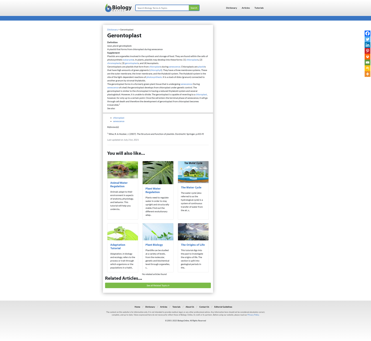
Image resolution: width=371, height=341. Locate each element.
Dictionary (231, 7)
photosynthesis (154, 77)
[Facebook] (367, 33)
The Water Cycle (191, 187)
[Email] (367, 62)
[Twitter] (367, 39)
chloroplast (192, 59)
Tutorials (259, 7)
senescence (174, 66)
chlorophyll (155, 70)
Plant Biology (154, 245)
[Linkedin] (367, 45)
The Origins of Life (193, 245)
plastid (201, 66)
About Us (190, 307)
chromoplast (113, 63)
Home (137, 307)
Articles (246, 7)
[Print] (367, 57)
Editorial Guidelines (223, 307)
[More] (367, 74)
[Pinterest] (367, 51)
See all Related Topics (157, 285)
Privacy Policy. (253, 315)
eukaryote (128, 59)
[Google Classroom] (367, 68)
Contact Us (204, 307)
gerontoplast (131, 63)
